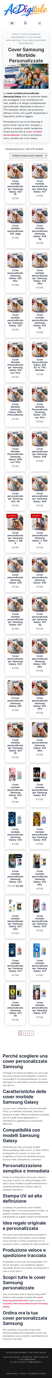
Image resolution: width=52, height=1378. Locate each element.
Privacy (23, 1373)
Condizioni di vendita (37, 1373)
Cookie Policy (12, 1373)
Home (15, 34)
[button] (12, 23)
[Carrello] (39, 23)
